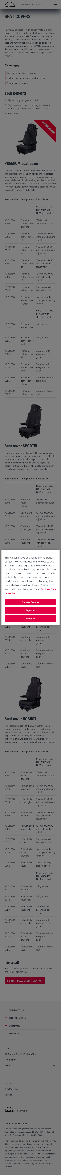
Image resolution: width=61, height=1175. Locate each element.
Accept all (30, 618)
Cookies (45, 589)
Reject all (30, 610)
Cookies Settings (30, 602)
